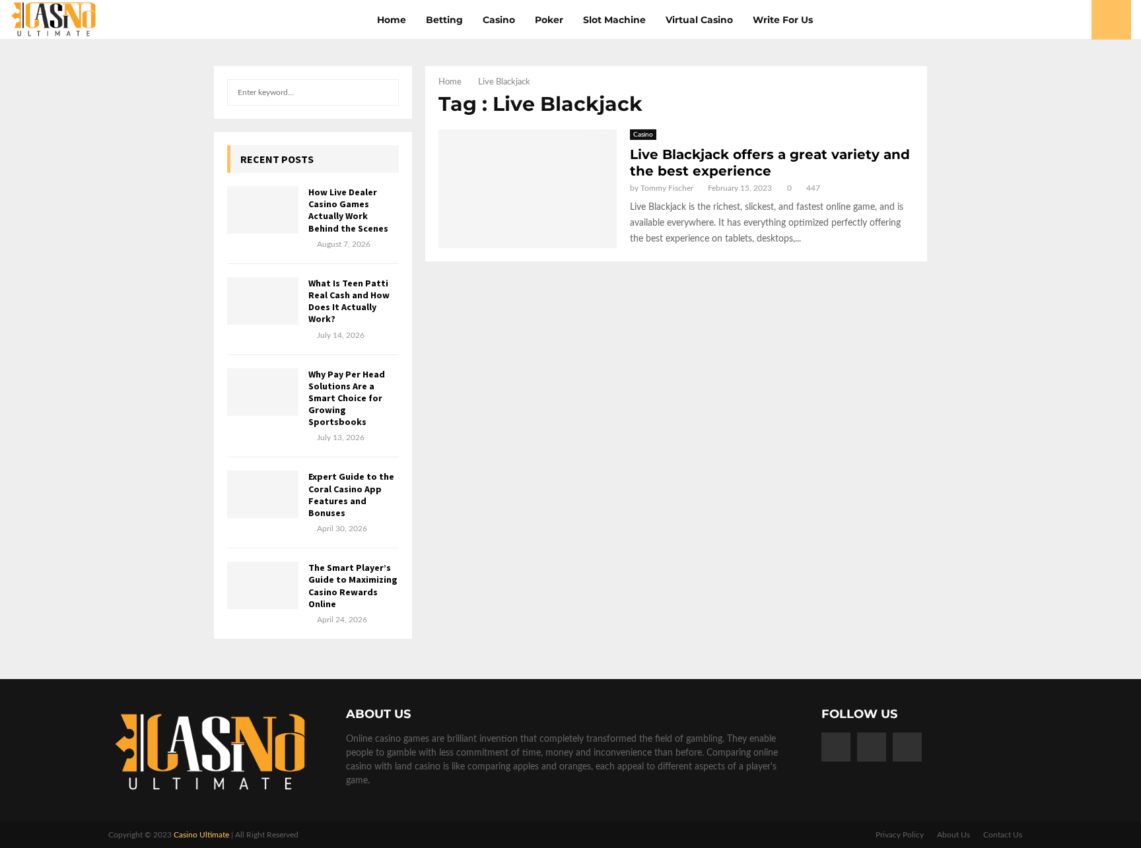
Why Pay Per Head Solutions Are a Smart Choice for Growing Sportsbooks (346, 398)
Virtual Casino (699, 20)
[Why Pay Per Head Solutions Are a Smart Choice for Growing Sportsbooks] (262, 392)
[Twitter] (871, 747)
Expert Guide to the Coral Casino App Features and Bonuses (351, 495)
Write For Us (783, 20)
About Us (953, 835)
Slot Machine (614, 20)
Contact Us (1002, 835)
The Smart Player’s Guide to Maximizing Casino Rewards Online (353, 586)
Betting (444, 20)
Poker (549, 20)
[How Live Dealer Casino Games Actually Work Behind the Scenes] (262, 210)
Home (391, 20)
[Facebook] (835, 747)
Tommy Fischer (666, 188)
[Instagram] (907, 747)
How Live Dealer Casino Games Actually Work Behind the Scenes (348, 210)
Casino (499, 20)
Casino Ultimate (201, 835)
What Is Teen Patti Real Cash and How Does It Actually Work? (349, 301)
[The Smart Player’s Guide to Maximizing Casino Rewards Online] (262, 585)
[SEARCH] (385, 92)
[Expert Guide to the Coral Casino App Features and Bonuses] (262, 494)
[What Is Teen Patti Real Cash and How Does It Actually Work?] (262, 301)
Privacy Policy (900, 835)
